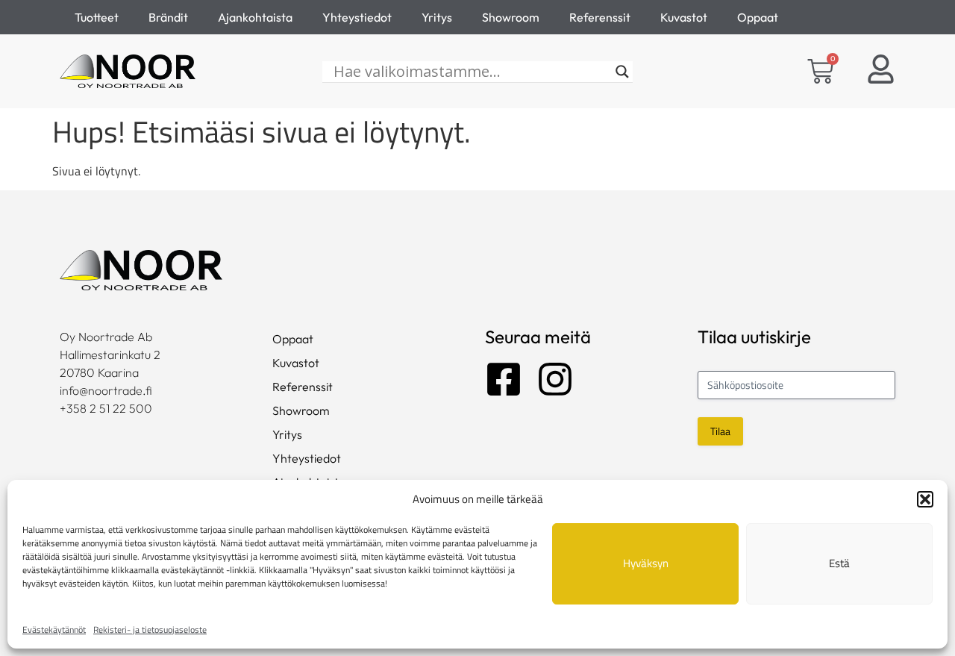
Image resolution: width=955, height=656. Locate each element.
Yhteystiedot (357, 17)
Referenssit (599, 17)
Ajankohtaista (255, 17)
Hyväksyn (645, 563)
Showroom (510, 17)
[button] (925, 499)
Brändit (168, 17)
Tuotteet (97, 17)
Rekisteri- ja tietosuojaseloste (150, 629)
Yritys (437, 17)
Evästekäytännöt (54, 629)
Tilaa (720, 431)
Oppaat (757, 17)
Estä (839, 563)
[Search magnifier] (622, 71)
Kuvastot (683, 17)
